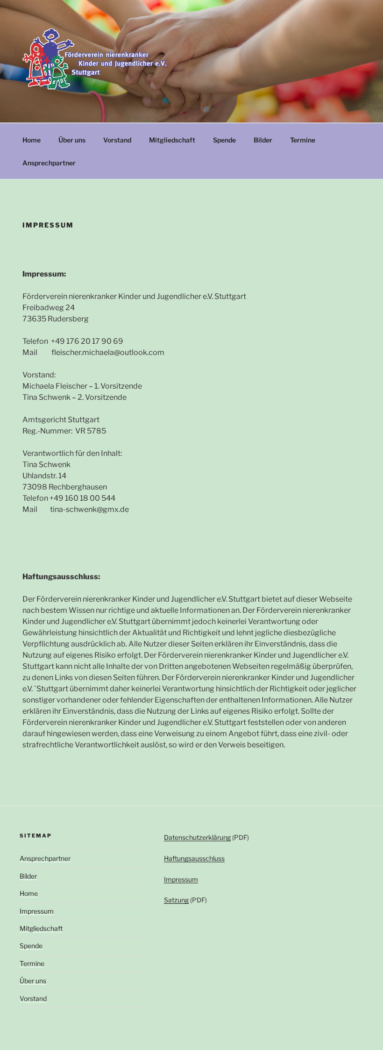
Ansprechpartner (49, 163)
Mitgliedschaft (172, 140)
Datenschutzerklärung (197, 837)
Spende (224, 140)
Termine (302, 140)
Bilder (263, 140)
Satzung (176, 900)
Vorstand (117, 140)
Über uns (71, 140)
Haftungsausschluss (194, 858)
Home (31, 140)
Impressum (37, 911)
